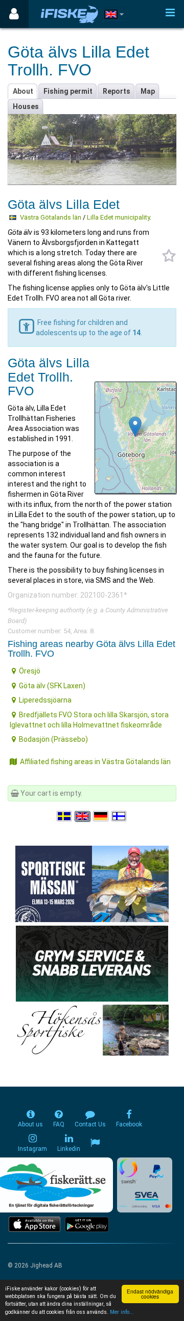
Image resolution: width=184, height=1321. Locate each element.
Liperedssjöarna (45, 700)
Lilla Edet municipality (118, 217)
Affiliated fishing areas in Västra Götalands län (95, 762)
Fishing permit (68, 91)
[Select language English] (83, 816)
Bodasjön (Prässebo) (53, 739)
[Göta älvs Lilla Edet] (135, 426)
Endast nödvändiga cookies (150, 1293)
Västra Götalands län (50, 217)
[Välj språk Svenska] (65, 816)
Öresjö (29, 671)
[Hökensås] (92, 1030)
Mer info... (122, 1312)
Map (148, 91)
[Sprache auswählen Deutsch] (101, 816)
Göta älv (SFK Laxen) (52, 686)
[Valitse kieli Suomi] (119, 816)
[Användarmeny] (14, 14)
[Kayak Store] (92, 963)
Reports (116, 91)
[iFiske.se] (69, 14)
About (23, 91)
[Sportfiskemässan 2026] (92, 883)
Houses (26, 106)
